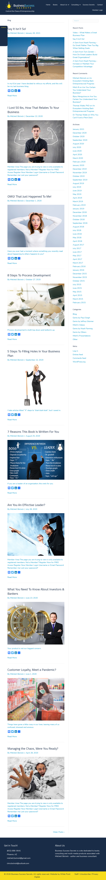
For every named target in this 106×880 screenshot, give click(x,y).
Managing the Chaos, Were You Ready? (32, 748)
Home (48, 5)
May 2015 (77, 291)
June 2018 (77, 234)
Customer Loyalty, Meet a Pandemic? (31, 669)
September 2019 (80, 180)
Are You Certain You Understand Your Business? (84, 90)
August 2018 (78, 226)
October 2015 (79, 281)
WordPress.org (79, 362)
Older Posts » (58, 832)
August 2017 (78, 245)
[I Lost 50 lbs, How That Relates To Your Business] (35, 141)
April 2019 (77, 198)
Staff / (77, 874)
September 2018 (80, 223)
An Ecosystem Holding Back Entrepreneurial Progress (83, 81)
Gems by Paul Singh (81, 317)
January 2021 (78, 129)
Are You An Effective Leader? (26, 504)
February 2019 (79, 205)
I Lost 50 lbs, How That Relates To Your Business (33, 109)
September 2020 (80, 140)
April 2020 (77, 154)
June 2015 (77, 288)
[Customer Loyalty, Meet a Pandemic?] (35, 699)
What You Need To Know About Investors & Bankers (35, 591)
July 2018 (77, 230)
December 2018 (80, 212)
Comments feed (79, 358)
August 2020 (78, 143)
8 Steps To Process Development (29, 275)
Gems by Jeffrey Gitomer (83, 321)
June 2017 (77, 252)
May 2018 (77, 237)
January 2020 (78, 165)
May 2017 (77, 255)
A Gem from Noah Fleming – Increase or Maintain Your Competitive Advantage (85, 64)
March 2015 (78, 299)
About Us (63, 5)
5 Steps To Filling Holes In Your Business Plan (33, 353)
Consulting (75, 5)
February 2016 (79, 266)
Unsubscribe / (86, 874)
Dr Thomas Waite (80, 115)
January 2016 (78, 270)
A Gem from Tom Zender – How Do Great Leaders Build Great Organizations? (85, 55)
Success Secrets (89, 5)
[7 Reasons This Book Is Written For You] (35, 459)
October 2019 (79, 176)
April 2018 (77, 241)
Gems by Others (79, 332)
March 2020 (78, 158)
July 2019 (77, 187)
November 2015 (80, 277)
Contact (100, 5)
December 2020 (80, 133)
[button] (68, 4)
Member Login (97, 10)
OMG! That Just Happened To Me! (29, 196)
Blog (75, 314)
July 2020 (77, 147)
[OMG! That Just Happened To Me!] (35, 226)
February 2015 (79, 302)
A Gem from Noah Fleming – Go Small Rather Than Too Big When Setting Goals (85, 45)
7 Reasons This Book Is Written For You (33, 431)
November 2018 (80, 216)
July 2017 (77, 248)
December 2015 (80, 273)
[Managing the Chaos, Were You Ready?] (35, 778)
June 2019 (77, 190)
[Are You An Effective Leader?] (35, 534)
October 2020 (79, 136)
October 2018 (79, 219)
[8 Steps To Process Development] (35, 304)
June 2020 (77, 151)
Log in (75, 351)
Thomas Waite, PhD (81, 105)
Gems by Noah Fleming (83, 328)
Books (55, 5)
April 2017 (77, 259)
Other (75, 339)
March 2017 (78, 263)
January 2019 (78, 208)
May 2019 (77, 194)
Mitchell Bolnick (79, 78)
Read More (12, 95)
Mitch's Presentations (81, 336)
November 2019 (80, 172)
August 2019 (78, 183)
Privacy (95, 874)
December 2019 (80, 169)
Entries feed (78, 354)
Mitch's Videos (79, 325)
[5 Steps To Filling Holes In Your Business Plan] (35, 385)
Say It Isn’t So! (16, 28)
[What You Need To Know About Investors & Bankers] (35, 623)
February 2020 (79, 162)
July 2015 (77, 284)
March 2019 (78, 201)
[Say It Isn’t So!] (35, 58)
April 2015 (77, 295)
